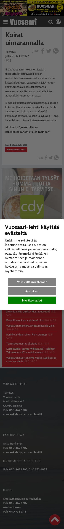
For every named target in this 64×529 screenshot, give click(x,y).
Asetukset (32, 291)
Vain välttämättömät (32, 282)
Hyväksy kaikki (32, 300)
